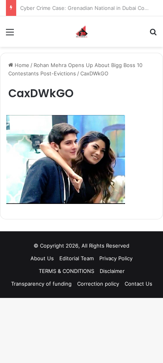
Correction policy (98, 283)
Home (21, 65)
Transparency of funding (41, 283)
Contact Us (138, 283)
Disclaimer (112, 271)
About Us (42, 258)
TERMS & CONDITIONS (66, 271)
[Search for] (153, 35)
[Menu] (10, 35)
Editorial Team (76, 258)
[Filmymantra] (81, 31)
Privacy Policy (116, 258)
